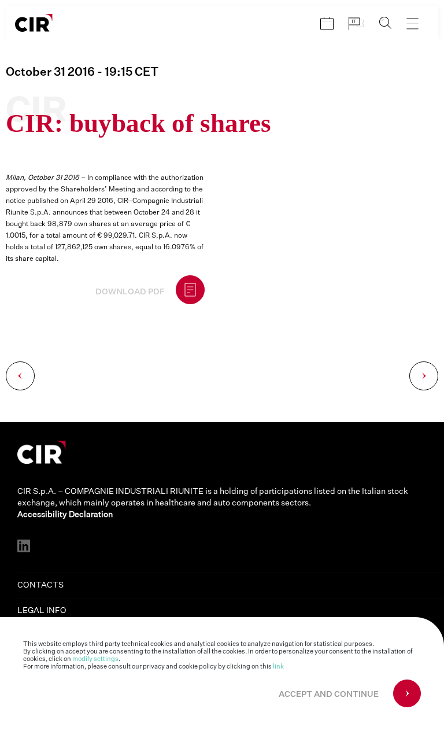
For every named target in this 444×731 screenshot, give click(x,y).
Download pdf (130, 292)
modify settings (95, 659)
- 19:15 (82, 72)
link (278, 666)
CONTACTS (40, 585)
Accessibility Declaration (65, 515)
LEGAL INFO (41, 611)
